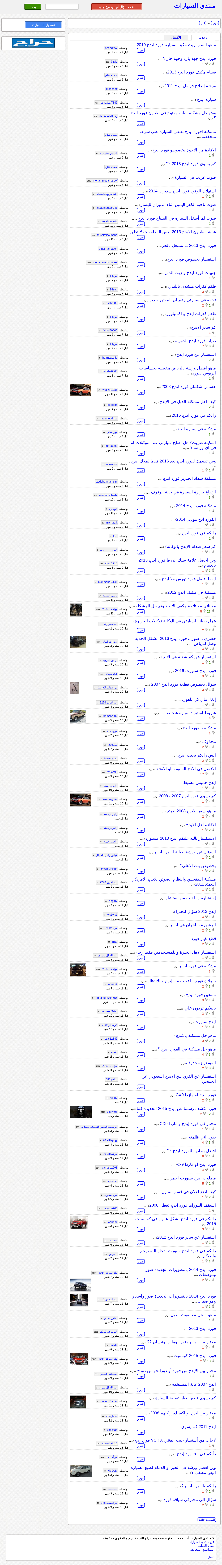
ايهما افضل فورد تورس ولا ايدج (189, 578)
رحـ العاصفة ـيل (105, 116)
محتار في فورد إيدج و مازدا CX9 (188, 1123)
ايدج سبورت (205, 1021)
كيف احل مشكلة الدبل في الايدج (187, 401)
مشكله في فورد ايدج (197, 966)
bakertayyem (107, 799)
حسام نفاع (111, 75)
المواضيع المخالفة (202, 1549)
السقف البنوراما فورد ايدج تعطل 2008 (182, 1205)
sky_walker (108, 624)
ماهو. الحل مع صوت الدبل (192, 1314)
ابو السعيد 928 (107, 1502)
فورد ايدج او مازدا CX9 (195, 1094)
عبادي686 (111, 1079)
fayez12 (110, 744)
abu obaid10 (107, 1443)
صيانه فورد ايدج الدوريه (195, 340)
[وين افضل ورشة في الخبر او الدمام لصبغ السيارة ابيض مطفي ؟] (81, 1476)
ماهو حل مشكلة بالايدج (195, 1035)
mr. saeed (109, 445)
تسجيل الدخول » (43, 25)
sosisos (110, 1489)
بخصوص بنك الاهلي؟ (198, 865)
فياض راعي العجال (105, 855)
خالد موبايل (108, 673)
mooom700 (107, 1208)
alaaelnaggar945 (105, 194)
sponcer (110, 1181)
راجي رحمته (108, 785)
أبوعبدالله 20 (108, 1140)
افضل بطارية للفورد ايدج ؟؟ (191, 1150)
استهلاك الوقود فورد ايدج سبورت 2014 (182, 191)
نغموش (110, 1254)
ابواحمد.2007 (106, 609)
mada (111, 1345)
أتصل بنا (209, 1557)
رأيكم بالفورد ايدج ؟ (198, 1486)
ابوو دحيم (109, 731)
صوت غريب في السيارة (194, 177)
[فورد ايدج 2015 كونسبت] (79, 1364)
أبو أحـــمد (108, 1457)
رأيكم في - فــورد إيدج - (195, 1453)
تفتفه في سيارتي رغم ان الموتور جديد (183, 300)
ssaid (112, 1052)
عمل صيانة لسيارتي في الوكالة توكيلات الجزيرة (175, 621)
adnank (110, 984)
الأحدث (203, 37)
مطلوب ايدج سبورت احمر (192, 1178)
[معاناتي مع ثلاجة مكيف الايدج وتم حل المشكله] (76, 614)
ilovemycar (109, 758)
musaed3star (107, 1011)
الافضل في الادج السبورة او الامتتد (185, 768)
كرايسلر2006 (108, 1025)
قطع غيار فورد (203, 938)
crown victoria (107, 868)
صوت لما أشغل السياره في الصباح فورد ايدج (176, 218)
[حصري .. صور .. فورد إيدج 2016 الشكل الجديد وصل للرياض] (78, 647)
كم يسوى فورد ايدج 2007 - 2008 (187, 796)
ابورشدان (110, 432)
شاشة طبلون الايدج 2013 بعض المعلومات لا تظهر (173, 231)
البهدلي (111, 508)
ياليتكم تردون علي (199, 1008)
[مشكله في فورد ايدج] (78, 974)
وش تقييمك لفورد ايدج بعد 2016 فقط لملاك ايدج (173, 461)
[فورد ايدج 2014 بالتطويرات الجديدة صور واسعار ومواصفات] (79, 1304)
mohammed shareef (102, 180)
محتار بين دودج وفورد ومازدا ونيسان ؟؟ (181, 1342)
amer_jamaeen (108, 248)
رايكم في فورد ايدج (199, 533)
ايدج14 (112, 275)
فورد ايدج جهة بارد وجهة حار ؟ (189, 58)
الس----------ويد (107, 549)
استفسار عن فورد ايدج (196, 354)
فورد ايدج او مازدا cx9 (196, 1164)
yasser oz (109, 464)
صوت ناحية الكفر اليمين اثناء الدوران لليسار (178, 204)
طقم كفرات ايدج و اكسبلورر (191, 313)
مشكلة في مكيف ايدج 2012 (191, 592)
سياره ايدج (206, 99)
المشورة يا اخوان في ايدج (192, 925)
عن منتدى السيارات (201, 1542)
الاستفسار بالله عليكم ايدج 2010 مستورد (181, 838)
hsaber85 (110, 303)
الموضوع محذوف (201, 1062)
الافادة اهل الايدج (200, 824)
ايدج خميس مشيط (199, 782)
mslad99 (109, 772)
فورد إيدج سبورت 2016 (195, 670)
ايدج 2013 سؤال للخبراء (195, 911)
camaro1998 (106, 1167)
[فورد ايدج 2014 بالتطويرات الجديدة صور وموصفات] (80, 1289)
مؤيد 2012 (108, 928)
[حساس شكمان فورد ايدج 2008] (80, 395)
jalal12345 (109, 1038)
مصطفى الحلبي (106, 1373)
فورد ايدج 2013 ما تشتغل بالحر (189, 245)
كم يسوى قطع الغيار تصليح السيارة (185, 1398)
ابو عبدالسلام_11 (105, 687)
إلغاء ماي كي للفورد (198, 699)
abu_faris (109, 1416)
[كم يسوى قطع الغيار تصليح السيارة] (78, 1406)
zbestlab (110, 1429)
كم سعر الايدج (203, 327)
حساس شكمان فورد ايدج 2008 (189, 386)
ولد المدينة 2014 (104, 1272)
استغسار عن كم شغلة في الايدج (188, 657)
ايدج (202, 23)
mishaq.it (109, 522)
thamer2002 (108, 716)
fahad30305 (108, 330)
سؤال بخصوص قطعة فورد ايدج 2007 (183, 684)
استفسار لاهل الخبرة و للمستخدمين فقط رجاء (176, 952)
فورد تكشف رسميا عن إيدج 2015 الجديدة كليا (176, 1108)
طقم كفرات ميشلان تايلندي (191, 286)
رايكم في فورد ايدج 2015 (194, 415)
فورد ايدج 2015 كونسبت (195, 1355)
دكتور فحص (109, 1318)
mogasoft (111, 88)
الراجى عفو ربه (106, 153)
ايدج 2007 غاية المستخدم (194, 1384)
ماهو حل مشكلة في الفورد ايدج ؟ (187, 1049)
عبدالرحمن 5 (107, 1299)
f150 (112, 941)
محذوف (208, 741)
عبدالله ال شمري (105, 955)
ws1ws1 (110, 914)
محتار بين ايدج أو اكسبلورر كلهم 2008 (183, 1413)
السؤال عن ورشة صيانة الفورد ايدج (185, 852)
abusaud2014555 (104, 997)
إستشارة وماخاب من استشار (190, 897)
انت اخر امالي (106, 641)
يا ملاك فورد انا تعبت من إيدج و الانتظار (182, 981)
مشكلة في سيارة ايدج (196, 429)
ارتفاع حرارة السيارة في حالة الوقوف (183, 492)
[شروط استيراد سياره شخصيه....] (78, 721)
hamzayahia (108, 357)
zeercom (110, 404)
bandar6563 (108, 371)
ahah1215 (108, 563)
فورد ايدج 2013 (202, 1328)
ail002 (111, 1098)
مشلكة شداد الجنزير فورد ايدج (189, 478)
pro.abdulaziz (107, 221)
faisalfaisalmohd (104, 235)
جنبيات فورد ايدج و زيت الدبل (189, 272)
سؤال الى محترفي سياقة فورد (190, 1499)
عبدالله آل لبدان (106, 1387)
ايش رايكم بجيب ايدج (197, 755)
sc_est (110, 1240)
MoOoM (110, 1470)
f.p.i (113, 536)
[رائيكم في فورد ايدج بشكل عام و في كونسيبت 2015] (79, 1227)
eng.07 (111, 901)
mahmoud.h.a (106, 418)
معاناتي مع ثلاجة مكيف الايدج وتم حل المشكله (176, 606)
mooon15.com (107, 1401)
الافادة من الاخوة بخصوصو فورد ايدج (184, 150)
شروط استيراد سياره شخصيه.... (188, 712)
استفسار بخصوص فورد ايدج (191, 259)
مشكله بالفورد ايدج (199, 727)
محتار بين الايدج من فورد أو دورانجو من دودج (176, 1370)
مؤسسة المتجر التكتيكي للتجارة (96, 1126)
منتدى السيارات (194, 5)
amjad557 (111, 48)
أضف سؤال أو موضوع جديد (116, 7)
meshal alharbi (105, 495)
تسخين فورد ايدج (200, 994)
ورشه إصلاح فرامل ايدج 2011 (190, 85)
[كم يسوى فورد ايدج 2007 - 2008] (80, 804)
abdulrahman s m (106, 481)
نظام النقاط (206, 1546)
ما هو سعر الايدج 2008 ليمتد (191, 811)
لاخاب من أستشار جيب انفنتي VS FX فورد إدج (175, 1440)
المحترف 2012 (105, 1331)
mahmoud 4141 (106, 582)
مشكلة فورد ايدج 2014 (195, 505)
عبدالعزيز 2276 (107, 702)
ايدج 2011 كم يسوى (198, 1426)
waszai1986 (107, 389)
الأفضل (176, 37)
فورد (215, 23)
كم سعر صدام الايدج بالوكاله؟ (190, 546)
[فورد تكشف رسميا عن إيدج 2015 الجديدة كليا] (81, 1117)
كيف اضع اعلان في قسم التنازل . (187, 1191)
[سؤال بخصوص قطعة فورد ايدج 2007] (74, 693)
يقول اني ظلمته (201, 1137)
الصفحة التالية (207, 1519)
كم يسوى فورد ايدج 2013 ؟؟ (191, 163)
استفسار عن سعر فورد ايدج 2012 (186, 1237)
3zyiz (111, 61)
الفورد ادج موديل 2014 (196, 519)
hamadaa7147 (106, 102)
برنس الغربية (108, 595)
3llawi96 (109, 1111)
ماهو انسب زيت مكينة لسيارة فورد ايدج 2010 (176, 44)
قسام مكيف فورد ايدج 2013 (191, 72)
